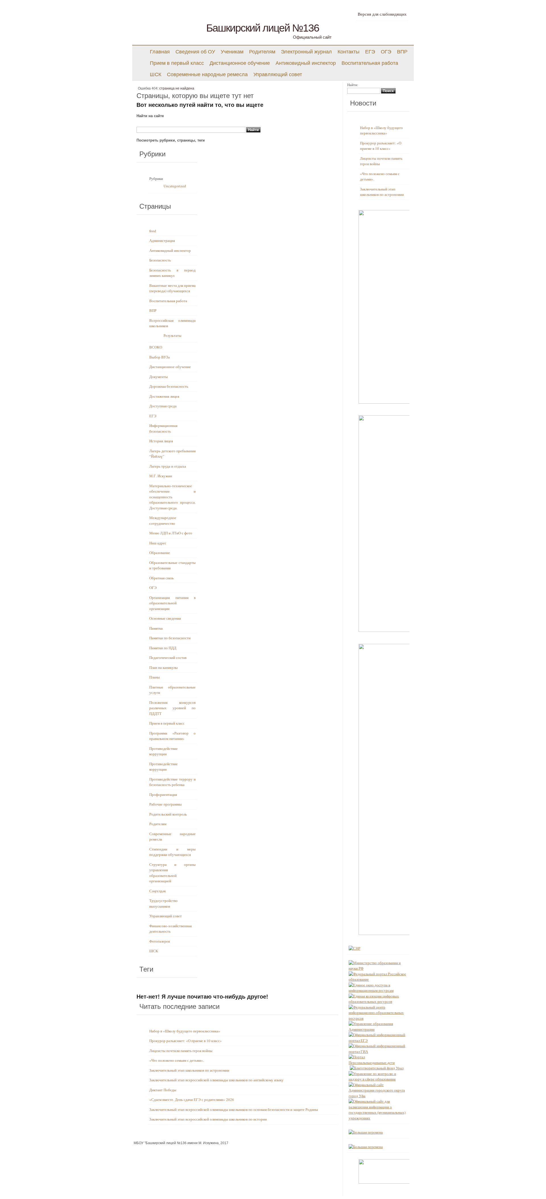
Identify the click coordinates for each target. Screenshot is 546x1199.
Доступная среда (163, 405)
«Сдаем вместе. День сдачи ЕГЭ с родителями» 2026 (191, 1099)
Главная (160, 52)
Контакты (348, 52)
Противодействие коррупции (163, 751)
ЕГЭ (370, 52)
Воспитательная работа (370, 63)
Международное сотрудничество (162, 520)
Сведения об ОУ (195, 52)
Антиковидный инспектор (306, 63)
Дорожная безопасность (168, 386)
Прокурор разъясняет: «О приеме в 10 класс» (185, 1040)
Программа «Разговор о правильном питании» (172, 736)
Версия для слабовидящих (382, 14)
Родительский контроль (168, 814)
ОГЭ (386, 52)
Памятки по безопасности (170, 637)
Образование (159, 552)
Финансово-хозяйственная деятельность (170, 928)
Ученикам (232, 52)
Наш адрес (157, 542)
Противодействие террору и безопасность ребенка (172, 782)
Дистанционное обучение (240, 63)
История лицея (161, 440)
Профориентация (163, 794)
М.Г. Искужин (160, 475)
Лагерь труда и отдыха (167, 466)
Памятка (156, 628)
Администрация (162, 240)
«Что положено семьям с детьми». (176, 1060)
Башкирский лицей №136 (262, 28)
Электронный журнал (306, 52)
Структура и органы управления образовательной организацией (172, 873)
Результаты (172, 335)
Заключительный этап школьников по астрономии (189, 1070)
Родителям (262, 52)
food (152, 230)
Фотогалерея (159, 941)
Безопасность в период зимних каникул (172, 272)
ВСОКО (155, 347)
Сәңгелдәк (157, 890)
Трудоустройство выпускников (163, 903)
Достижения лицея (164, 396)
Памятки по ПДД (162, 647)
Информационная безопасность (163, 428)
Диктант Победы (162, 1089)
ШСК (155, 74)
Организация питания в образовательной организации (172, 603)
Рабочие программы (165, 804)
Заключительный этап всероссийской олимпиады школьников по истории (208, 1119)
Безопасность (160, 260)
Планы (154, 677)
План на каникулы (163, 667)
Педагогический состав (168, 657)
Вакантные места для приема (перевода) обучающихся (172, 288)
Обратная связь (161, 577)
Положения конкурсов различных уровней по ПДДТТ (172, 708)
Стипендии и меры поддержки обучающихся (172, 852)
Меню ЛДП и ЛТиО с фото (170, 533)
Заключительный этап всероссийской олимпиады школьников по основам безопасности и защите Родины (233, 1109)
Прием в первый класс (177, 63)
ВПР (402, 52)
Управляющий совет (277, 74)
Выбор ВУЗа (159, 357)
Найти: (352, 84)
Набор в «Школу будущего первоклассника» (184, 1031)
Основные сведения (165, 618)
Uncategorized (175, 185)
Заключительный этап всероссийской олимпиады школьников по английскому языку (216, 1079)
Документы (158, 376)
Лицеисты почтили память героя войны (180, 1050)
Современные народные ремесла (207, 74)
